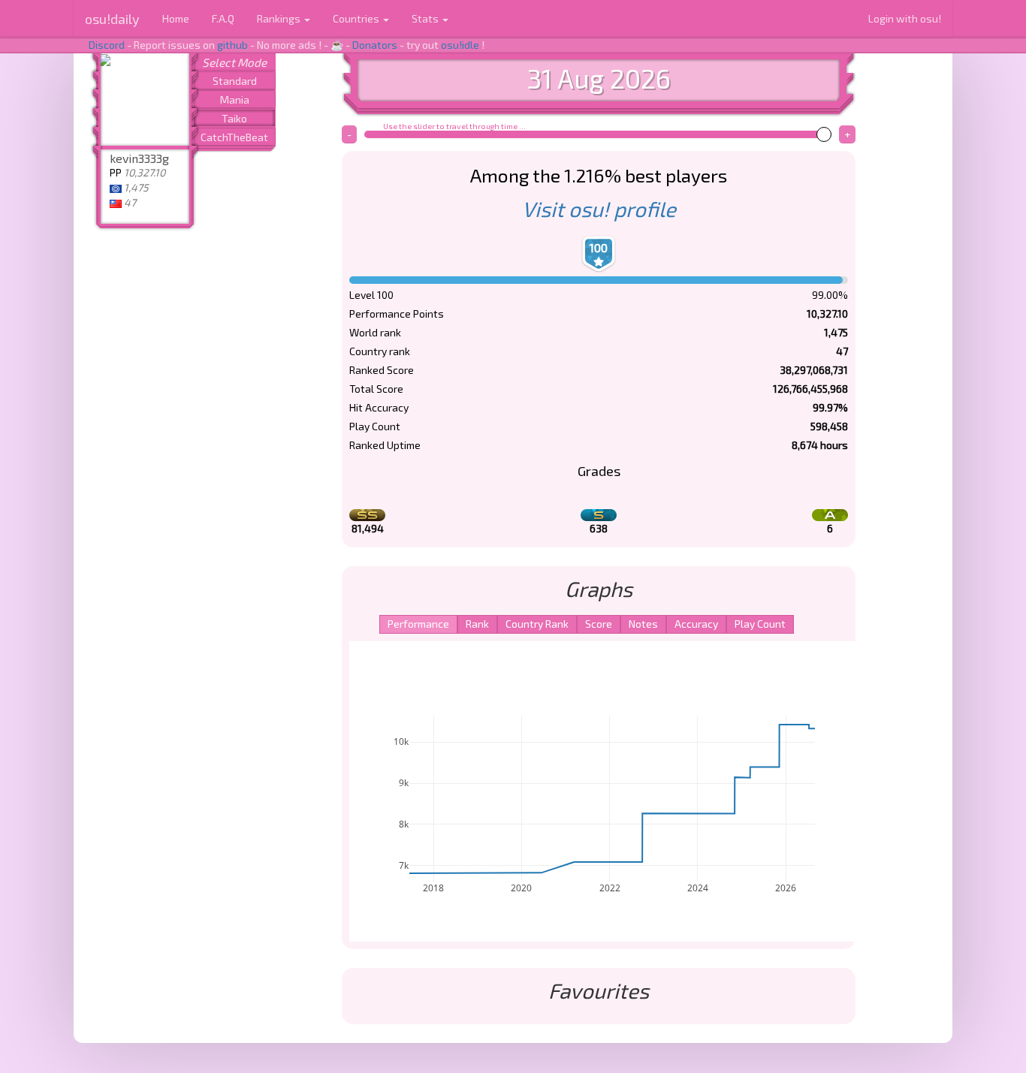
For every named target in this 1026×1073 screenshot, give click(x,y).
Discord (107, 44)
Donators (374, 44)
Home (175, 18)
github (232, 44)
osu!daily (112, 19)
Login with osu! (904, 18)
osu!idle (460, 44)
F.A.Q (223, 18)
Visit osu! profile (599, 209)
